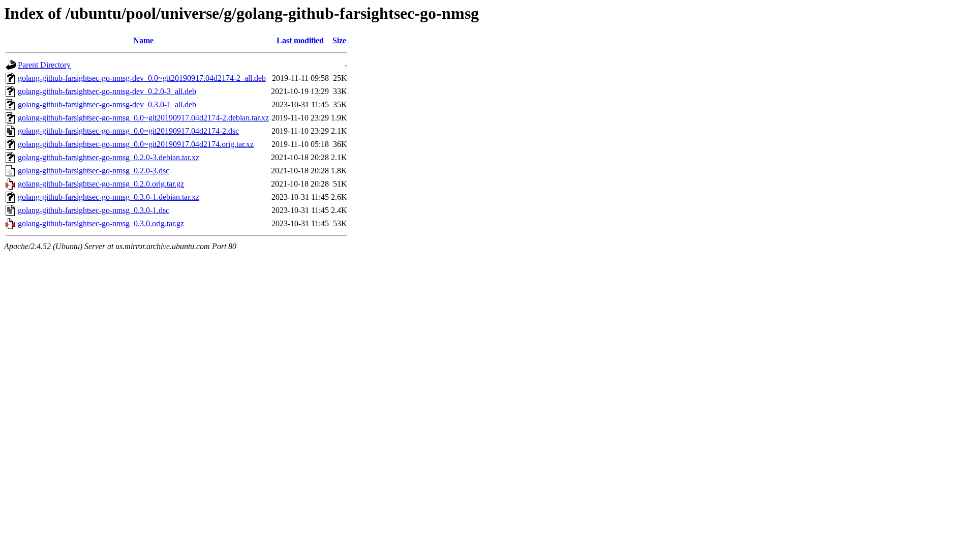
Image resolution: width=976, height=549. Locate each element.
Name (143, 40)
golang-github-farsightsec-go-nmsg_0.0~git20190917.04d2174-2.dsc (128, 131)
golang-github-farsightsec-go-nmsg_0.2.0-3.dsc (93, 170)
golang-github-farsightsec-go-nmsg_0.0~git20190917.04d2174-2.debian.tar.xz (143, 117)
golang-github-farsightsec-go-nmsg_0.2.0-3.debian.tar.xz (108, 157)
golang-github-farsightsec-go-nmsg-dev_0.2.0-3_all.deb (107, 91)
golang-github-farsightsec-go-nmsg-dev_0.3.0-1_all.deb (107, 104)
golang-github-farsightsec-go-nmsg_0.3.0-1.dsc (93, 210)
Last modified (300, 40)
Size (339, 40)
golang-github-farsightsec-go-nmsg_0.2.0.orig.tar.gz (101, 183)
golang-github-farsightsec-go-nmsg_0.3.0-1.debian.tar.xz (108, 197)
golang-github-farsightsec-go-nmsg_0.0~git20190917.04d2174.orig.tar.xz (136, 144)
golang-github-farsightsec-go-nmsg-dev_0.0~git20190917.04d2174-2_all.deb (142, 78)
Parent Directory (44, 64)
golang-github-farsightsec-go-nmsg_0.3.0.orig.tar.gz (101, 223)
